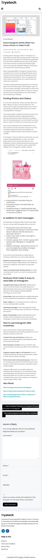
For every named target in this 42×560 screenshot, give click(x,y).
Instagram (17, 52)
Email (5, 475)
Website (6, 485)
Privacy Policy (5, 546)
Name (6, 465)
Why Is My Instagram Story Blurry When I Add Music (20, 414)
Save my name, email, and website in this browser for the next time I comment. (19, 498)
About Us (4, 541)
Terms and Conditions (8, 544)
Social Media (8, 39)
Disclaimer (4, 549)
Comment (7, 435)
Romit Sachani (24, 49)
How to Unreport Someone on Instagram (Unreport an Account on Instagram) (20, 407)
